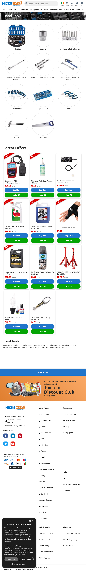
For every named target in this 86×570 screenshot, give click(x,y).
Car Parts (9, 9)
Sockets (43, 49)
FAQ (64, 478)
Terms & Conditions (46, 533)
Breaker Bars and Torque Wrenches (16, 79)
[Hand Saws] (43, 124)
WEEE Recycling (45, 558)
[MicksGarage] (12, 3)
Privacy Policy (44, 539)
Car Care (44, 445)
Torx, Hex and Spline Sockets (69, 49)
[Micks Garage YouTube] (14, 444)
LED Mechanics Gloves (66, 228)
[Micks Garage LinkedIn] (14, 436)
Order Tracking (45, 494)
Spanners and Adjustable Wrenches (69, 79)
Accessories (46, 420)
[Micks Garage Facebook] (7, 436)
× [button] (33, 521)
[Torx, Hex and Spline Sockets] (69, 35)
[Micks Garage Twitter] (7, 444)
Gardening (45, 463)
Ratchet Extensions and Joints (43, 78)
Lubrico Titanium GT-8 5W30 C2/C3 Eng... (16, 273)
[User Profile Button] (77, 2)
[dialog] (19, 543)
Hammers (16, 137)
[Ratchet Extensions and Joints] (43, 64)
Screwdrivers (17, 109)
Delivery (42, 475)
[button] (19, 564)
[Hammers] (16, 124)
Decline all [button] (26, 559)
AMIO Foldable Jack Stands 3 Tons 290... (68, 273)
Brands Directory (69, 414)
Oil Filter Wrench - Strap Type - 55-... (40, 318)
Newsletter (43, 512)
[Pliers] (69, 95)
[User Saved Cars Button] (72, 2)
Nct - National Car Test (72, 484)
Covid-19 (66, 490)
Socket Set (17, 49)
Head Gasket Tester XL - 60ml (14, 318)
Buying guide (68, 433)
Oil (47, 9)
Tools (43, 427)
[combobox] (30, 521)
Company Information (71, 533)
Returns (42, 482)
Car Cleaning (57, 9)
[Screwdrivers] (16, 95)
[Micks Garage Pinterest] (21, 436)
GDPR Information (46, 552)
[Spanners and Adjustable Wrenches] (69, 64)
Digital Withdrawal (46, 488)
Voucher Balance (45, 500)
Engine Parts (46, 433)
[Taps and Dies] (43, 95)
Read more (22, 555)
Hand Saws (43, 137)
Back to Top (43, 372)
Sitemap (66, 427)
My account (43, 506)
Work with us (68, 546)
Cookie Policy (44, 546)
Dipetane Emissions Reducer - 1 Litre (42, 182)
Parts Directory (69, 420)
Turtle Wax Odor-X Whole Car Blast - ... (42, 273)
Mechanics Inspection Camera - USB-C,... (65, 182)
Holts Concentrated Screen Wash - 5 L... (41, 227)
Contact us (43, 518)
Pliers (69, 109)
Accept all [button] (11, 559)
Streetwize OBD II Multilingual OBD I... (12, 182)
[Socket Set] (16, 35)
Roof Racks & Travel (73, 9)
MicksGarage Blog (70, 539)
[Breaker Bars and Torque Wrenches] (16, 64)
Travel (43, 451)
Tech (43, 457)
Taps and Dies (43, 109)
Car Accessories (22, 9)
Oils (42, 439)
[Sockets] (43, 35)
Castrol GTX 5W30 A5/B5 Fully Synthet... (15, 227)
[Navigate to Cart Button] (82, 2)
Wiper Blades (37, 9)
